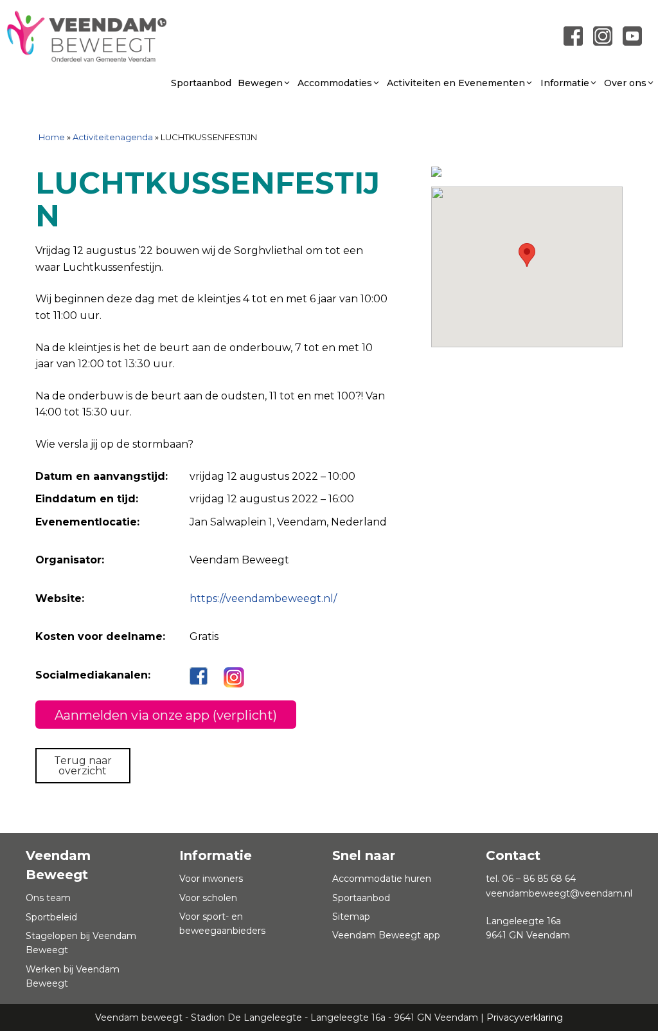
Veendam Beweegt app (386, 935)
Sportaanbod (201, 83)
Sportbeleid (51, 917)
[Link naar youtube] (632, 35)
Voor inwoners (211, 878)
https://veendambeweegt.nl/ (263, 598)
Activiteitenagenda (113, 137)
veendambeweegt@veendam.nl (559, 893)
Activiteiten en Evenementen (456, 83)
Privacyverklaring (524, 1017)
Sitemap (351, 916)
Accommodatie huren (381, 878)
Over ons (625, 83)
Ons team (48, 898)
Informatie (564, 83)
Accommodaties (335, 83)
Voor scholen (208, 898)
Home (52, 137)
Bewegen (260, 83)
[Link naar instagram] (602, 35)
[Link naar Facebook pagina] (573, 35)
